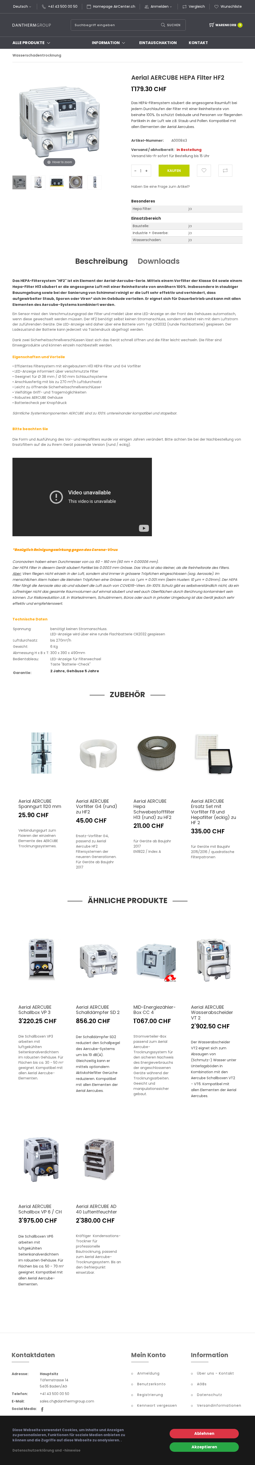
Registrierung (150, 1394)
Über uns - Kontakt (215, 1373)
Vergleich (197, 6)
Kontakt (198, 42)
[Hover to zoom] (59, 124)
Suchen (174, 25)
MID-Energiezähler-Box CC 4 (154, 1010)
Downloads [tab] (159, 261)
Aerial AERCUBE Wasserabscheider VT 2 (212, 1012)
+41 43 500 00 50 (62, 6)
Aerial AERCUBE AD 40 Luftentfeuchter (96, 1209)
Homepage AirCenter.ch (114, 6)
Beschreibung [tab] (101, 261)
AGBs (202, 1384)
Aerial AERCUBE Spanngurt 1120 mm (39, 804)
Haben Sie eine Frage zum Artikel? (160, 186)
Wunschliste (231, 6)
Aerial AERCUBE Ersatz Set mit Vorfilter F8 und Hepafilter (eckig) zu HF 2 (213, 812)
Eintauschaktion (158, 42)
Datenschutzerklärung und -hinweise (46, 1450)
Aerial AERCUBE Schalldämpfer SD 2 (98, 1010)
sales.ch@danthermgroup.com (67, 1401)
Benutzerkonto (151, 1384)
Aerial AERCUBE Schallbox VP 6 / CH (40, 1209)
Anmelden (160, 6)
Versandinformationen (219, 1405)
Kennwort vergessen (157, 1405)
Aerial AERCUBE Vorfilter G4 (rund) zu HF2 (96, 806)
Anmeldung (148, 1373)
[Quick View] (46, 783)
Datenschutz (209, 1394)
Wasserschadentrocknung (36, 55)
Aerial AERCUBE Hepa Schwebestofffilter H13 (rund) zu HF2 (154, 809)
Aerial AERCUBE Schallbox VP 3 (35, 1010)
